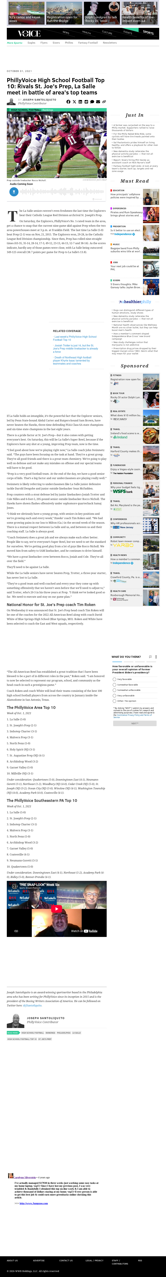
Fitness (117, 375)
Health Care (119, 591)
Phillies (69, 42)
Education (118, 190)
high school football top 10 (21, 1039)
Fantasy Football (88, 42)
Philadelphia (64, 1032)
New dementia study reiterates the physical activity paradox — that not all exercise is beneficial (132, 154)
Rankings (47, 109)
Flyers (44, 42)
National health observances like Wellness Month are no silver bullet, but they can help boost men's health (135, 327)
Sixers (56, 42)
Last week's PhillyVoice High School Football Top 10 (75, 338)
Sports (148, 32)
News (66, 32)
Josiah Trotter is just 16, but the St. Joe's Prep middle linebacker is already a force (75, 348)
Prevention (119, 226)
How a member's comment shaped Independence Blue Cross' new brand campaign (131, 336)
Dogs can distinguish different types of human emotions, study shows (132, 311)
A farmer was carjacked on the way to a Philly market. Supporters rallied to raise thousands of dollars (133, 127)
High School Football (26, 109)
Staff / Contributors (120, 1262)
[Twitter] (74, 102)
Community (119, 537)
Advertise (39, 1260)
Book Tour (118, 393)
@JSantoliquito (32, 1005)
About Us (12, 1260)
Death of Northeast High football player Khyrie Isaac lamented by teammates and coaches (72, 360)
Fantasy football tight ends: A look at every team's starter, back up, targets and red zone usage (135, 168)
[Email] (98, 102)
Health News (120, 555)
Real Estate (119, 411)
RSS (140, 1260)
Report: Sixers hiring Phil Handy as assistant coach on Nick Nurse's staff (131, 161)
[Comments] (92, 102)
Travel (116, 429)
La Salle (76, 1032)
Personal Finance (122, 483)
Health (86, 32)
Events (128, 32)
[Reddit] (86, 102)
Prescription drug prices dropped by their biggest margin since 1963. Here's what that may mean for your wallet (135, 351)
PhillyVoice (29, 33)
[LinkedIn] (80, 102)
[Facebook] (68, 102)
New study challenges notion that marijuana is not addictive (130, 343)
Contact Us (66, 1260)
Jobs (115, 262)
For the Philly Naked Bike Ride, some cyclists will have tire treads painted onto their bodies (133, 136)
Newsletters (110, 42)
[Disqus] (57, 1128)
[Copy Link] (104, 102)
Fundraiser (119, 465)
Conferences (120, 519)
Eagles (31, 42)
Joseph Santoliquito (39, 99)
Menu (12, 33)
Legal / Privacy (94, 1260)
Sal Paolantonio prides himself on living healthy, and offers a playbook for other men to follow (135, 145)
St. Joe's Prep (44, 1039)
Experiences (119, 208)
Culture (107, 32)
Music (116, 244)
